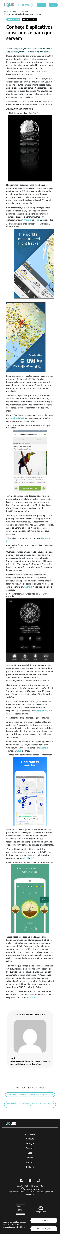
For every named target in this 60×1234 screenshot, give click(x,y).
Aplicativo (13, 19)
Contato (30, 1162)
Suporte (30, 1148)
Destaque (24, 11)
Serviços (30, 1143)
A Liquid (30, 1138)
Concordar (44, 1220)
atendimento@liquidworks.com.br (30, 1186)
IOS (37, 220)
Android (27, 220)
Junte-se (30, 1167)
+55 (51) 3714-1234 (31, 1189)
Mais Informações (44, 1228)
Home (5, 11)
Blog (14, 11)
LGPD (30, 1157)
